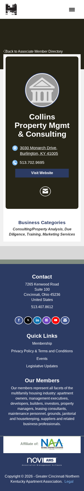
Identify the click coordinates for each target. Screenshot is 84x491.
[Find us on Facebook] (19, 320)
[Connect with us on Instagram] (46, 320)
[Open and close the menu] (49, 10)
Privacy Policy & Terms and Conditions (42, 351)
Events (42, 359)
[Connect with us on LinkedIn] (37, 320)
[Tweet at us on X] (28, 320)
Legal (69, 481)
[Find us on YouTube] (56, 320)
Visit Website (42, 173)
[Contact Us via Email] (65, 320)
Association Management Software (42, 465)
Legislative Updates (42, 366)
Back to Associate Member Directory (34, 51)
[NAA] (52, 444)
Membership (42, 343)
